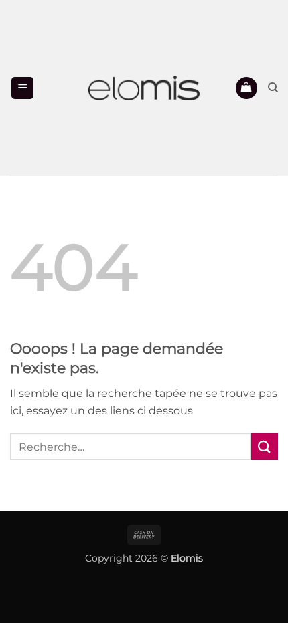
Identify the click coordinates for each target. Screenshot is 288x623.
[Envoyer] (264, 446)
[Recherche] (273, 87)
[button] (22, 88)
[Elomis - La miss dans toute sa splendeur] (144, 88)
